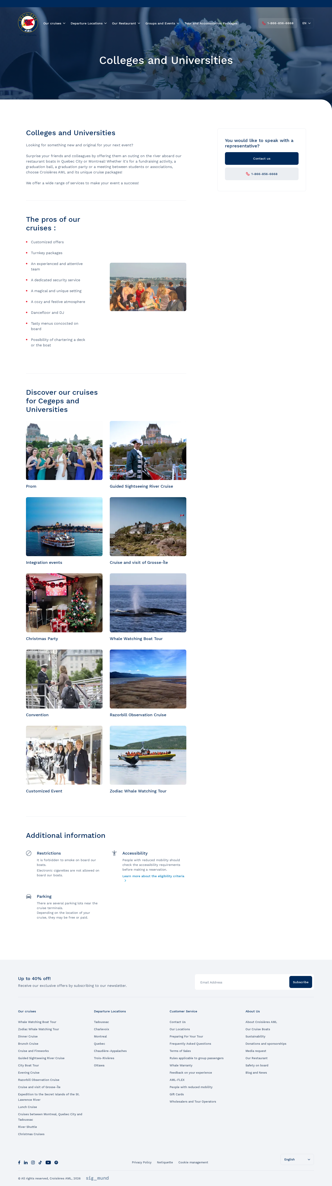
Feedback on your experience (191, 1072)
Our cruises (52, 23)
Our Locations (180, 1029)
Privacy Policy (142, 1162)
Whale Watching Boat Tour (37, 1022)
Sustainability (255, 1036)
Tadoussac (101, 1022)
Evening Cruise (29, 1072)
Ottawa (99, 1065)
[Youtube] (48, 1162)
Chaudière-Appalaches (110, 1051)
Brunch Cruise (28, 1043)
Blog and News (256, 1072)
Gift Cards (177, 1094)
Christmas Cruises (31, 1134)
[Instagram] (33, 1162)
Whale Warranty (181, 1065)
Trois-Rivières (104, 1058)
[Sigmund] (97, 1178)
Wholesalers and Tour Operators (193, 1101)
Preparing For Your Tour (186, 1036)
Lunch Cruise (27, 1107)
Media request (255, 1051)
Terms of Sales (180, 1051)
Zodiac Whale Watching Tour (38, 1029)
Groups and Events (160, 23)
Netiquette (165, 1162)
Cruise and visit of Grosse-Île (39, 1087)
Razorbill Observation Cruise (38, 1080)
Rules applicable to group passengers (197, 1058)
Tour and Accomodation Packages (211, 23)
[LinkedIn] (25, 1162)
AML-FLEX (177, 1080)
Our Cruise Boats (257, 1029)
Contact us (261, 158)
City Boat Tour (28, 1065)
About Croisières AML (261, 1022)
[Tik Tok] (40, 1162)
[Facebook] (19, 1162)
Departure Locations (87, 23)
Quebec (99, 1043)
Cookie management (193, 1162)
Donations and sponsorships (265, 1043)
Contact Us (178, 1022)
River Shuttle (27, 1127)
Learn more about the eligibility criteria (153, 876)
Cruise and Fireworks (33, 1051)
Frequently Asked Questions (190, 1043)
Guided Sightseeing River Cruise (41, 1058)
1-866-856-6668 (280, 23)
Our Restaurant (124, 23)
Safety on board (256, 1065)
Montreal (100, 1036)
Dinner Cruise (28, 1036)
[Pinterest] (56, 1162)
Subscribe (301, 982)
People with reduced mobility (191, 1087)
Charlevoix (101, 1029)
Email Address (211, 982)
